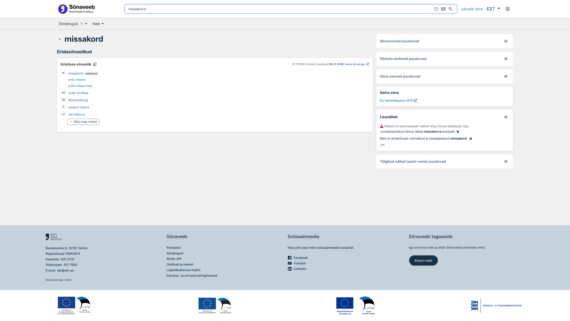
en (63, 92)
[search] (291, 8)
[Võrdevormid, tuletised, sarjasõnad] (505, 76)
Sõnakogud (175, 253)
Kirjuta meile (423, 260)
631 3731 (67, 259)
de (63, 99)
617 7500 (70, 265)
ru (63, 113)
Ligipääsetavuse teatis (184, 270)
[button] (493, 9)
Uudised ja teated (180, 264)
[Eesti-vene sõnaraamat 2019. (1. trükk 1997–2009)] (505, 161)
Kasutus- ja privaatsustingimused (192, 275)
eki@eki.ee (65, 270)
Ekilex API (174, 259)
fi (63, 106)
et (60, 39)
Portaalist (174, 247)
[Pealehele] (76, 9)
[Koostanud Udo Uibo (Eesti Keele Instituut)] (505, 58)
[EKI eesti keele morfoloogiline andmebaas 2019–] (505, 41)
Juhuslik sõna (472, 9)
